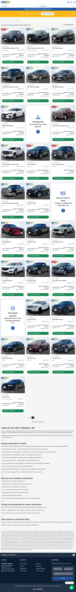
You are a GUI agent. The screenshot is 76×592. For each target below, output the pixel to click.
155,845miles (20, 89)
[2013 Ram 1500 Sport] (63, 346)
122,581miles (45, 360)
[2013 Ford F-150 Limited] (38, 307)
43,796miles (45, 89)
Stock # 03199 (55, 85)
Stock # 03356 (5, 46)
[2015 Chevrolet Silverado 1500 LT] (63, 113)
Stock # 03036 (55, 278)
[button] (68, 2)
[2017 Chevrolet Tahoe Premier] (63, 152)
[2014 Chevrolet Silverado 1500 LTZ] (13, 191)
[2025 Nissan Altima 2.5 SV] (13, 346)
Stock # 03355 (5, 278)
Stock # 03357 (30, 162)
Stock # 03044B (30, 317)
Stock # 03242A (30, 278)
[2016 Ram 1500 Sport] (38, 230)
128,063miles (45, 321)
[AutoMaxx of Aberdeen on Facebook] (73, 555)
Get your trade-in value (47, 13)
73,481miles (20, 244)
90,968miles (71, 360)
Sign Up (63, 578)
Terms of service (40, 570)
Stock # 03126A (30, 201)
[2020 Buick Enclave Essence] (13, 268)
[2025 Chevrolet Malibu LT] (38, 75)
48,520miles (71, 321)
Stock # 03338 (5, 356)
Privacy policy (23, 570)
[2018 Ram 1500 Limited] (38, 346)
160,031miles (45, 50)
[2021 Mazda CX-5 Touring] (13, 230)
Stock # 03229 (55, 317)
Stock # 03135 (5, 201)
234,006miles (70, 282)
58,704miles (71, 244)
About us (22, 566)
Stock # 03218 (5, 395)
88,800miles (20, 399)
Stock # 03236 (5, 240)
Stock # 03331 (55, 123)
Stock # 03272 (30, 46)
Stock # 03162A (5, 162)
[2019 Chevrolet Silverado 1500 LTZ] (13, 75)
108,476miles (20, 205)
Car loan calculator (40, 568)
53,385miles (71, 127)
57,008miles (71, 50)
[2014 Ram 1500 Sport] (38, 191)
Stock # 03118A (5, 85)
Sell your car (39, 566)
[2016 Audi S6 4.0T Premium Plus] (13, 385)
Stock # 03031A (55, 356)
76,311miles (45, 166)
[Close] (73, 13)
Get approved (23, 568)
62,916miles (20, 127)
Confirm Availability (9, 62)
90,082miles (45, 244)
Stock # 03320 (30, 240)
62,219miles (71, 89)
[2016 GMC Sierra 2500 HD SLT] (63, 268)
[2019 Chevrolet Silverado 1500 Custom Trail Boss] (38, 36)
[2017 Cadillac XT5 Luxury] (38, 152)
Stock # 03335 (30, 85)
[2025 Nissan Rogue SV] (63, 307)
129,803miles (20, 50)
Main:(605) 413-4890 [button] (8, 569)
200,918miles (20, 166)
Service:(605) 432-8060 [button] (9, 571)
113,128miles (45, 205)
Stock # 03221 (55, 46)
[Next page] (46, 418)
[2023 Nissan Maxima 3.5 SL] (63, 75)
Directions (38, 564)
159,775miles (70, 166)
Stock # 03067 (30, 356)
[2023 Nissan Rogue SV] (63, 36)
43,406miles (20, 360)
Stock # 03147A (55, 162)
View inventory (23, 564)
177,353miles (45, 282)
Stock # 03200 (5, 123)
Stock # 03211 (55, 240)
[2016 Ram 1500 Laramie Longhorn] (38, 268)
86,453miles (20, 282)
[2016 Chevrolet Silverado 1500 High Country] (13, 36)
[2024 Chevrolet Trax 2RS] (63, 230)
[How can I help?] (71, 588)
